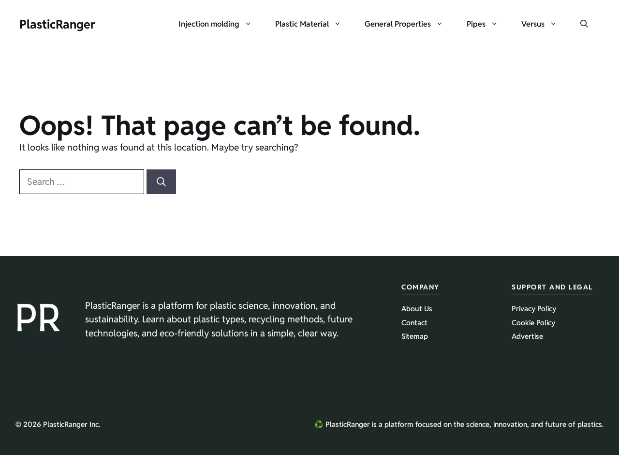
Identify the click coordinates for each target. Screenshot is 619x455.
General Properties (398, 24)
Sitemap (414, 336)
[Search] (161, 181)
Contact (414, 322)
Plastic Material (302, 24)
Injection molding (208, 24)
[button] (584, 24)
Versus (533, 24)
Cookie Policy (533, 322)
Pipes (476, 24)
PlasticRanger (57, 24)
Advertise (527, 336)
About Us (416, 308)
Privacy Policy (534, 308)
